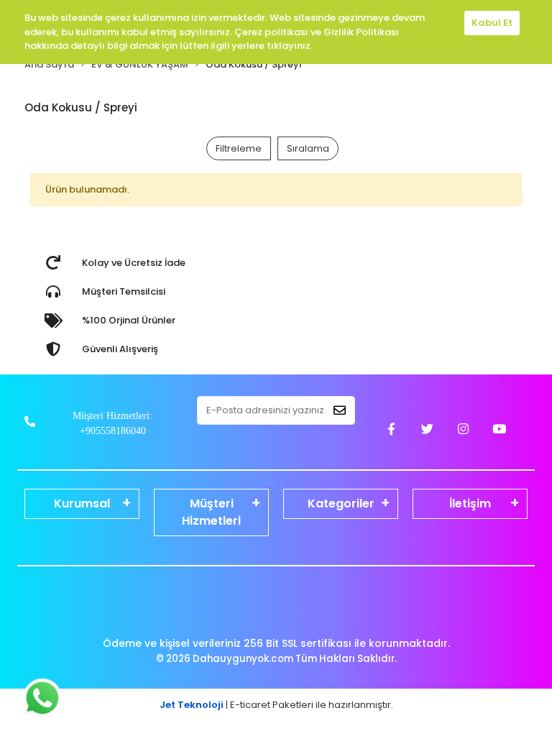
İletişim (470, 503)
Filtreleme (239, 148)
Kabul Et (492, 22)
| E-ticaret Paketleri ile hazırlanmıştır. (276, 705)
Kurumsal (82, 503)
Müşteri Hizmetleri (211, 512)
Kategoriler (341, 503)
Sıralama (308, 148)
